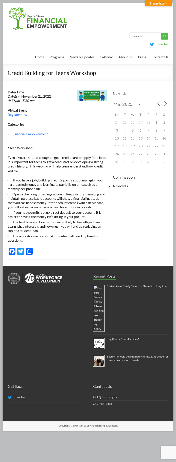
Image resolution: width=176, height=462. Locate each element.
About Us (125, 57)
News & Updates (82, 57)
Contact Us (160, 57)
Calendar (106, 57)
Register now (17, 114)
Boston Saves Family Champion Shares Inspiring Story (137, 286)
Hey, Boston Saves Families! (123, 339)
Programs (57, 57)
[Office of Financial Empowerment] (38, 8)
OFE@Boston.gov (105, 397)
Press (142, 57)
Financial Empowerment (30, 134)
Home (39, 57)
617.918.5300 (102, 404)
